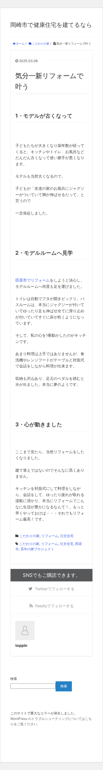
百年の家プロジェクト (37, 549)
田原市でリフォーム (32, 280)
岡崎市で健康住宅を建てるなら (51, 24)
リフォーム (49, 536)
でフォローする (54, 588)
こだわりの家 (29, 536)
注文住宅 (67, 536)
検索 (13, 679)
